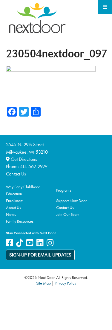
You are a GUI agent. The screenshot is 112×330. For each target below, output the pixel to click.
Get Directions (23, 159)
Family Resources (19, 221)
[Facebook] (9, 243)
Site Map (43, 283)
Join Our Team (67, 214)
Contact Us (16, 174)
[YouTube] (29, 243)
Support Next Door (71, 200)
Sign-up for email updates (40, 255)
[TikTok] (19, 243)
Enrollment (14, 200)
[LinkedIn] (40, 243)
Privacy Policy (65, 283)
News (11, 214)
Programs (63, 190)
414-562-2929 (33, 166)
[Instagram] (50, 243)
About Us (13, 207)
